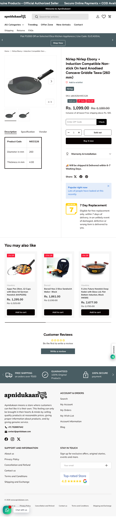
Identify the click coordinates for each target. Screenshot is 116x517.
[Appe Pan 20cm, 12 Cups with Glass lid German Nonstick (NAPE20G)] (21, 268)
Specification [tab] (28, 131)
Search (64, 398)
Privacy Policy (12, 459)
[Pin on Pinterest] (86, 176)
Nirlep (70, 88)
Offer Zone (47, 24)
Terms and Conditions (16, 476)
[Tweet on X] (75, 176)
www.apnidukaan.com (19, 500)
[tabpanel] (31, 156)
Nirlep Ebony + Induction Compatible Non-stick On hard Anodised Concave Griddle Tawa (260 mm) (29, 51)
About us (9, 453)
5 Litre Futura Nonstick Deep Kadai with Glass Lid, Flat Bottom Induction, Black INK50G (95, 293)
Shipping (9, 30)
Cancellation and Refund (17, 464)
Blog (62, 427)
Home (7, 51)
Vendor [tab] (43, 131)
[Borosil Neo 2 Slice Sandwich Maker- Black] (58, 268)
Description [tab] (11, 131)
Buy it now (89, 141)
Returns (21, 30)
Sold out (98, 132)
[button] (110, 16)
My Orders (65, 410)
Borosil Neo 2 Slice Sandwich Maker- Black (58, 290)
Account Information (70, 421)
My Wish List (67, 415)
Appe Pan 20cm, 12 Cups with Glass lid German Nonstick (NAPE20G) (19, 292)
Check (102, 122)
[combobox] (60, 17)
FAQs (30, 30)
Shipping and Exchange (17, 481)
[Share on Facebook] (81, 176)
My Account (66, 404)
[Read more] (104, 16)
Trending (32, 24)
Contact (78, 24)
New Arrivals (63, 24)
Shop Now (58, 43)
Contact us (10, 470)
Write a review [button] (58, 351)
